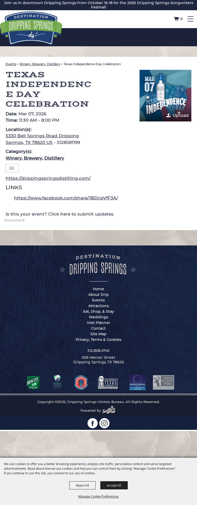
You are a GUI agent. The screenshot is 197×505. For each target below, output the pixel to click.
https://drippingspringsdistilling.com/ (48, 178)
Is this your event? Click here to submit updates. (60, 214)
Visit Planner (98, 323)
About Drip (98, 295)
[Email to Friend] (11, 168)
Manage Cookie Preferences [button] (98, 496)
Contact (98, 328)
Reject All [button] (82, 485)
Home (98, 289)
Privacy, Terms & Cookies (98, 340)
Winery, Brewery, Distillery (39, 64)
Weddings (98, 317)
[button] (165, 95)
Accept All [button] (114, 485)
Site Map (98, 334)
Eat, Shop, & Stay (98, 311)
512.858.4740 (98, 350)
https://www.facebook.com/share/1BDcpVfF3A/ (66, 197)
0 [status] (181, 19)
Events (11, 64)
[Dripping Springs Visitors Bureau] (31, 28)
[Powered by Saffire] (110, 410)
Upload (181, 115)
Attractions (98, 306)
